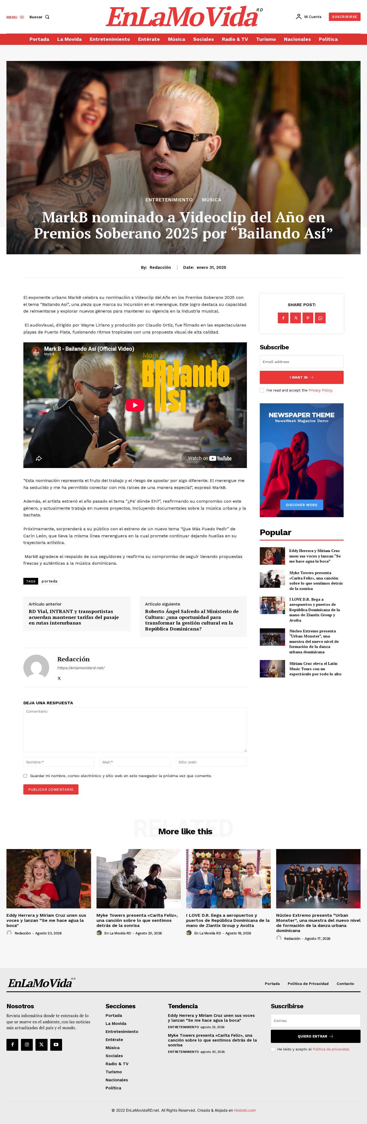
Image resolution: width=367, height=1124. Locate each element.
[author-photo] (9, 933)
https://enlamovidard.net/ (80, 668)
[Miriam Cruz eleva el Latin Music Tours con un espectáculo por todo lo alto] (272, 668)
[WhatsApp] (320, 318)
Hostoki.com (245, 1110)
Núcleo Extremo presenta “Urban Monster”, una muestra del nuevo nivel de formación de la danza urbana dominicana (314, 641)
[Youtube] (56, 1045)
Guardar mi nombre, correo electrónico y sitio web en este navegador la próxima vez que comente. (121, 776)
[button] (41, 17)
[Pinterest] (308, 318)
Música (211, 200)
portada (49, 581)
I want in (299, 377)
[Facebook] (283, 318)
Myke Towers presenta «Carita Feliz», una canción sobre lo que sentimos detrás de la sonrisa (316, 580)
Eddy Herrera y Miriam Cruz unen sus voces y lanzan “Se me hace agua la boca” (315, 556)
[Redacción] (36, 667)
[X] (59, 677)
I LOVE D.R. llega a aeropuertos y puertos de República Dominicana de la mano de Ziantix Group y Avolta (314, 610)
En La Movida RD (117, 933)
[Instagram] (27, 1045)
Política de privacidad (331, 1049)
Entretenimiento (169, 200)
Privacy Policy (320, 390)
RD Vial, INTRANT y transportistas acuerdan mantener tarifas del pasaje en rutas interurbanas (74, 617)
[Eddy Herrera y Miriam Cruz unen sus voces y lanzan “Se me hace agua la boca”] (272, 556)
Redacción (160, 267)
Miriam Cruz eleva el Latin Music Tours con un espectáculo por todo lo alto (315, 668)
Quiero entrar (312, 1036)
